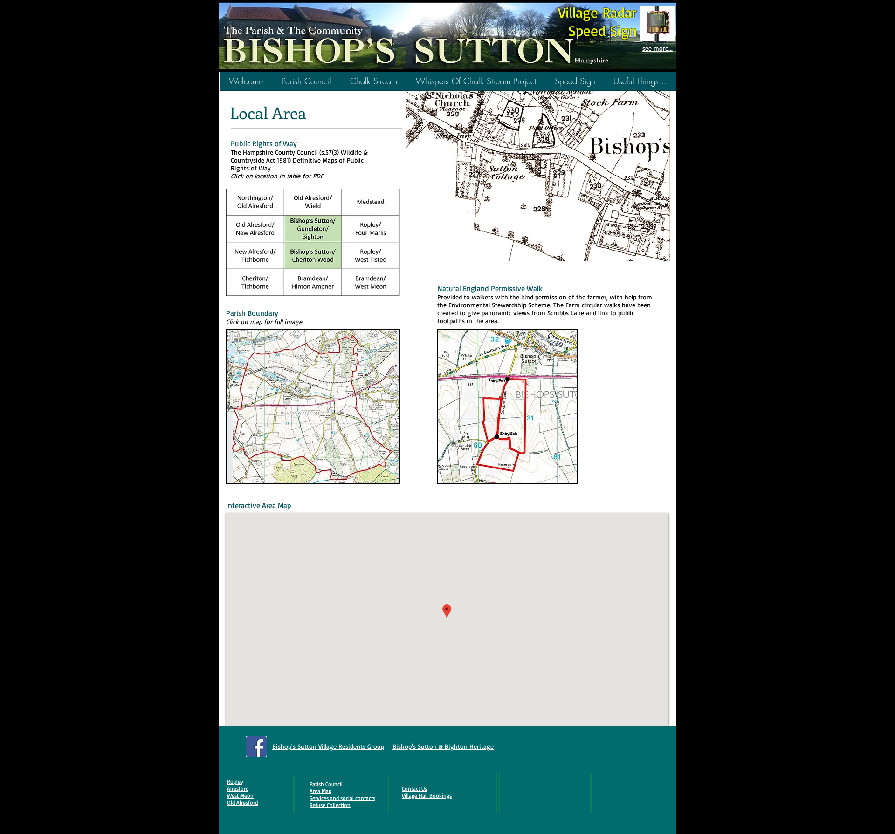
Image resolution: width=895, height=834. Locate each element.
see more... (657, 48)
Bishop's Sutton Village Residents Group (328, 746)
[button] (373, 84)
